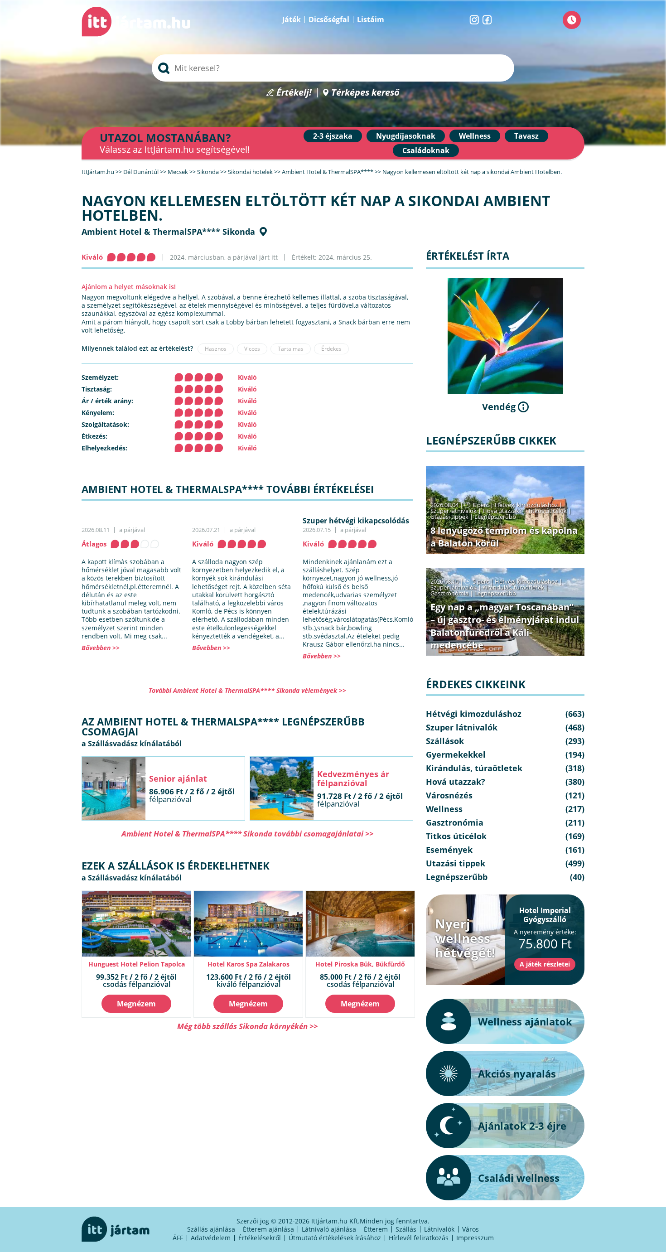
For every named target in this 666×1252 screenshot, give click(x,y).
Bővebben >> (101, 647)
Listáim (370, 19)
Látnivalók (439, 1229)
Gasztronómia (449, 593)
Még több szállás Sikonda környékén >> (247, 1026)
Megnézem (136, 1004)
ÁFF (178, 1237)
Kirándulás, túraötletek (513, 587)
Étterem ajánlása (268, 1229)
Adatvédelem (211, 1237)
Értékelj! (294, 92)
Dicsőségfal (329, 19)
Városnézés (449, 795)
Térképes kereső (365, 92)
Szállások (445, 741)
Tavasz (526, 136)
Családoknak (425, 150)
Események (449, 850)
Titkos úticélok (547, 511)
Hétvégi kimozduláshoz (526, 505)
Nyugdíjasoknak (405, 136)
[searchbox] (333, 68)
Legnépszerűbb (495, 516)
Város (470, 1229)
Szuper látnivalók (453, 511)
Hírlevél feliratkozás (419, 1237)
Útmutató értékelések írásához (335, 1237)
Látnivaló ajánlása (329, 1229)
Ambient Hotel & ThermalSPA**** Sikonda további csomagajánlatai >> (247, 833)
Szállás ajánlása (211, 1229)
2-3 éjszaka (332, 136)
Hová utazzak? (503, 511)
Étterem (376, 1229)
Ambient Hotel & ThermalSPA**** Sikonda (168, 231)
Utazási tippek (449, 516)
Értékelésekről (259, 1237)
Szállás (406, 1229)
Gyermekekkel (456, 754)
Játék (291, 19)
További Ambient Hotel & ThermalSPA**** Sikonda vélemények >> (247, 690)
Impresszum (475, 1237)
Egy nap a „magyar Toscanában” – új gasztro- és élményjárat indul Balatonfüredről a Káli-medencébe (504, 626)
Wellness (475, 136)
